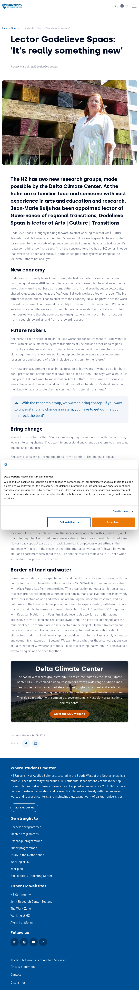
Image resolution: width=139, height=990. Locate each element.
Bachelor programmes (26, 827)
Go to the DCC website (69, 713)
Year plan (17, 868)
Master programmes (25, 834)
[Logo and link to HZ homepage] (12, 6)
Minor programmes (24, 848)
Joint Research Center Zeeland (31, 901)
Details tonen (120, 511)
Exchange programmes (26, 841)
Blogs (14, 28)
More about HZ (24, 807)
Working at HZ (20, 862)
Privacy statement (23, 966)
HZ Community (21, 894)
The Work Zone (21, 908)
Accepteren (113, 522)
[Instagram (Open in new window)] (15, 942)
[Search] (116, 6)
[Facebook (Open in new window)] (24, 942)
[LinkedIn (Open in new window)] (43, 942)
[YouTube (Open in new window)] (33, 942)
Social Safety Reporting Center (31, 875)
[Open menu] (134, 6)
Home (5, 28)
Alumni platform (22, 922)
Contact (16, 974)
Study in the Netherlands (27, 855)
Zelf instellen (67, 522)
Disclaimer (18, 982)
